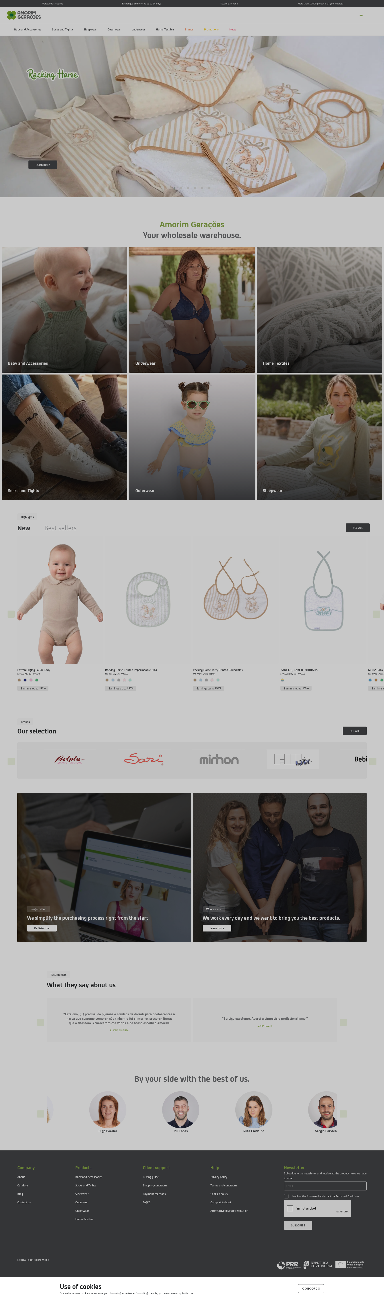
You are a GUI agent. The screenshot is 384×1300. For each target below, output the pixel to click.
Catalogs (22, 1185)
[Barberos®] (212, 759)
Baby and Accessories (27, 29)
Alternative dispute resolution (229, 1210)
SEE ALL (358, 527)
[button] (174, 188)
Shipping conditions (155, 1185)
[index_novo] (24, 14)
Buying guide (151, 1177)
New (23, 527)
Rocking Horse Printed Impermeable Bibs (131, 670)
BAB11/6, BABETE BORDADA (299, 670)
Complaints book (220, 1202)
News (232, 29)
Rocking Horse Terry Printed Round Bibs (218, 670)
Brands (189, 29)
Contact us (24, 1202)
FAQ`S (146, 1202)
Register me (42, 928)
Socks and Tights (62, 29)
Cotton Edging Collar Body (33, 670)
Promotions (211, 29)
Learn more (43, 164)
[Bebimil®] (138, 759)
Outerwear (114, 29)
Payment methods (154, 1194)
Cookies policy (219, 1194)
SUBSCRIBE (298, 1225)
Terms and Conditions (347, 1196)
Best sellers (60, 527)
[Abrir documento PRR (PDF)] (320, 1265)
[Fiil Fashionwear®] (63, 759)
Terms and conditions (223, 1185)
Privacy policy (218, 1177)
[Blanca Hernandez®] (286, 759)
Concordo (311, 1288)
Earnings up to (33, 688)
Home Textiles (165, 29)
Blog (20, 1194)
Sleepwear (90, 29)
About (21, 1177)
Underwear (138, 29)
